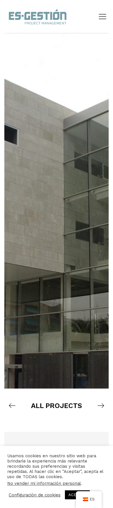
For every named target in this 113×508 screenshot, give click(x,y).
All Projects (56, 406)
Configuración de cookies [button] (35, 495)
